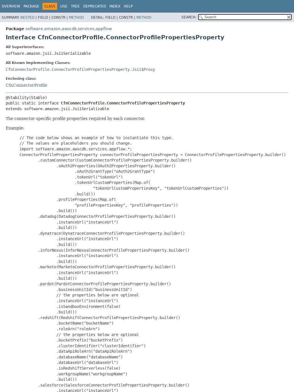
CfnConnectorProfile (26, 85)
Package (31, 6)
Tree (75, 6)
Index (114, 6)
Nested (27, 17)
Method (76, 17)
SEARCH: (188, 17)
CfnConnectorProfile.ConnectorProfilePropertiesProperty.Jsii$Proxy (80, 69)
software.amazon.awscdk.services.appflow (69, 28)
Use (63, 6)
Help (128, 6)
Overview (11, 6)
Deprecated (94, 6)
